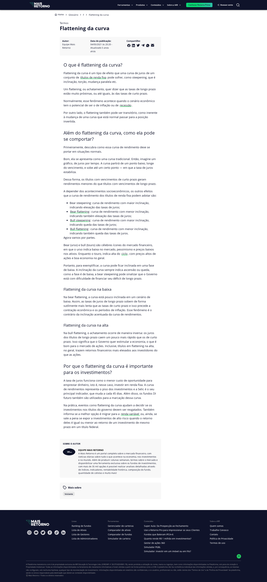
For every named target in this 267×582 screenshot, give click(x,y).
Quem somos (216, 525)
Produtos (140, 5)
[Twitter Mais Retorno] (138, 45)
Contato (214, 534)
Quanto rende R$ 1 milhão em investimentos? (167, 538)
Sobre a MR (172, 5)
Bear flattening (79, 211)
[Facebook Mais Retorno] (128, 45)
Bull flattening (79, 229)
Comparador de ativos (119, 530)
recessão (125, 105)
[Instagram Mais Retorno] (29, 532)
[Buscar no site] (238, 5)
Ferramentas (124, 5)
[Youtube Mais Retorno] (36, 532)
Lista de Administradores (85, 538)
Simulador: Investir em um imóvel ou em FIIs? (167, 551)
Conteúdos (156, 5)
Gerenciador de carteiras (121, 525)
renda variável (130, 414)
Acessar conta (226, 5)
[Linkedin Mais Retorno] (133, 45)
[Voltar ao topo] (239, 556)
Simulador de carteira (119, 538)
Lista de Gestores (80, 534)
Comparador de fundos (120, 534)
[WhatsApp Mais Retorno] (147, 45)
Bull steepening (80, 220)
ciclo (124, 254)
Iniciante (69, 494)
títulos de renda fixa (93, 77)
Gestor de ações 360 (154, 542)
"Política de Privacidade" (218, 570)
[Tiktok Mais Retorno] (56, 532)
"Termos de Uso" (198, 570)
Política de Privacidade (221, 538)
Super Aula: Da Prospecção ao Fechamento (166, 525)
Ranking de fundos (81, 525)
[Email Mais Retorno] (152, 45)
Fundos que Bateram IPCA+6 (158, 534)
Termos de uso (217, 542)
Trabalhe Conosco (219, 530)
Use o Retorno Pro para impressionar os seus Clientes (172, 530)
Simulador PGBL (152, 547)
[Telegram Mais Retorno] (143, 45)
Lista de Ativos (79, 530)
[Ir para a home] (40, 4)
